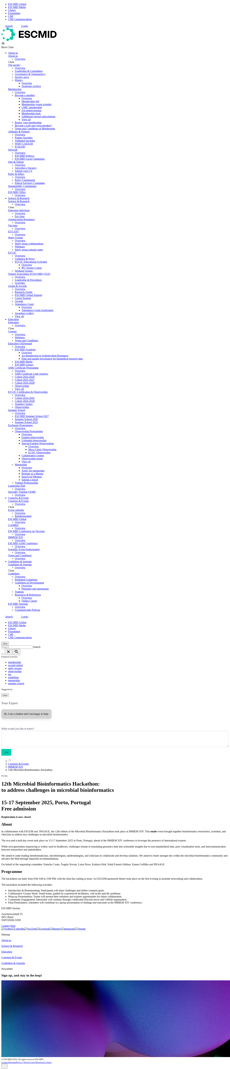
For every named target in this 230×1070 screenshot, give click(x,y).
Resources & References (28, 594)
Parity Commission (25, 180)
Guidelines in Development (29, 582)
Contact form (8, 925)
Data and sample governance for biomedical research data (52, 358)
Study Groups (15, 237)
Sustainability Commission (22, 186)
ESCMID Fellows (24, 155)
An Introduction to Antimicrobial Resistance (45, 355)
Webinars (20, 246)
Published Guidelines (26, 579)
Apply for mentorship (33, 470)
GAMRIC (13, 525)
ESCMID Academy (25, 349)
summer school (16, 683)
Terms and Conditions (26, 340)
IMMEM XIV (15, 537)
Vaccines (13, 225)
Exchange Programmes (20, 425)
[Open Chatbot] (4, 1066)
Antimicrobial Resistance (21, 219)
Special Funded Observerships (38, 443)
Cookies (48, 1062)
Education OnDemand (20, 343)
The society (14, 65)
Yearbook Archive (31, 86)
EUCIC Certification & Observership (28, 392)
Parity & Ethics (16, 174)
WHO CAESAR (24, 143)
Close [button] (11, 47)
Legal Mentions (36, 1062)
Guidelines (14, 573)
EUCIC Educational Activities (31, 261)
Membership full (30, 101)
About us (13, 52)
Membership (14, 89)
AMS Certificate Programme (23, 367)
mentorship (14, 680)
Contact (5, 1062)
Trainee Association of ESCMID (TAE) (29, 273)
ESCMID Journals (18, 603)
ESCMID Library (24, 364)
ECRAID (20, 146)
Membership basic (31, 113)
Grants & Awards (17, 286)
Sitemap (12, 1062)
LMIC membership (32, 107)
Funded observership (33, 437)
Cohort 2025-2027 (25, 379)
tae (9, 674)
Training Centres (23, 404)
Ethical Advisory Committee (30, 183)
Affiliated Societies (25, 140)
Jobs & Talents (16, 161)
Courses (12, 331)
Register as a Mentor (32, 473)
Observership (22, 385)
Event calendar (16, 510)
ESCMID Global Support (28, 295)
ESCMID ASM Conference (23, 543)
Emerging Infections (19, 210)
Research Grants (23, 292)
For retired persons (31, 110)
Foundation (14, 13)
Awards (19, 301)
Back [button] (4, 47)
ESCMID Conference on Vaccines (26, 531)
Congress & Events (18, 497)
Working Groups (24, 270)
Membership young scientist (36, 104)
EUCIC (12, 252)
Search (9, 26)
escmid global (15, 665)
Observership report (32, 458)
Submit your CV (23, 171)
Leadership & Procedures (28, 280)
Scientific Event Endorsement (24, 549)
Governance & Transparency (30, 74)
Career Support (23, 298)
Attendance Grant (24, 304)
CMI (10, 16)
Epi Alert (19, 216)
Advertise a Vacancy (26, 168)
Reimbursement (23, 516)
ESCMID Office (17, 192)
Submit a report (30, 479)
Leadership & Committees (29, 71)
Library (12, 10)
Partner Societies (23, 137)
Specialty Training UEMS (22, 491)
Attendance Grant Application (37, 310)
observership (15, 671)
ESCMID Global (17, 4)
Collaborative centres (33, 455)
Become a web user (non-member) (33, 125)
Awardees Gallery (24, 313)
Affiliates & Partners (19, 131)
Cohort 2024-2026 (25, 376)
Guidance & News (25, 258)
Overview (20, 59)
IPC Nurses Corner (32, 267)
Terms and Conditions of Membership (35, 128)
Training (19, 591)
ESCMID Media (17, 7)
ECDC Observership (39, 452)
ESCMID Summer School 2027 (32, 416)
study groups (15, 668)
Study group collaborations (29, 243)
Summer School (16, 410)
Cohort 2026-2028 (25, 382)
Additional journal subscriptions (38, 116)
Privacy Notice (22, 1062)
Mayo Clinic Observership (42, 449)
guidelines (13, 677)
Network (13, 149)
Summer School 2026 (26, 419)
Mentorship (21, 464)
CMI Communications (20, 19)
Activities (20, 283)
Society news (22, 77)
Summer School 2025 (26, 422)
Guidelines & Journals (20, 561)
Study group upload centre (29, 249)
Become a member (25, 95)
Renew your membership (28, 122)
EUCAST (13, 231)
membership (14, 662)
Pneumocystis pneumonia (35, 588)
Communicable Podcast (27, 609)
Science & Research (18, 198)
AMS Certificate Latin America (31, 373)
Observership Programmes (29, 431)
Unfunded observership (34, 440)
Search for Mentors (32, 476)
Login (24, 26)
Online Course (29, 600)
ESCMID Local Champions (30, 158)
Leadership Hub (16, 485)
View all (26, 119)
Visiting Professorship (26, 482)
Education (13, 319)
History (19, 80)
